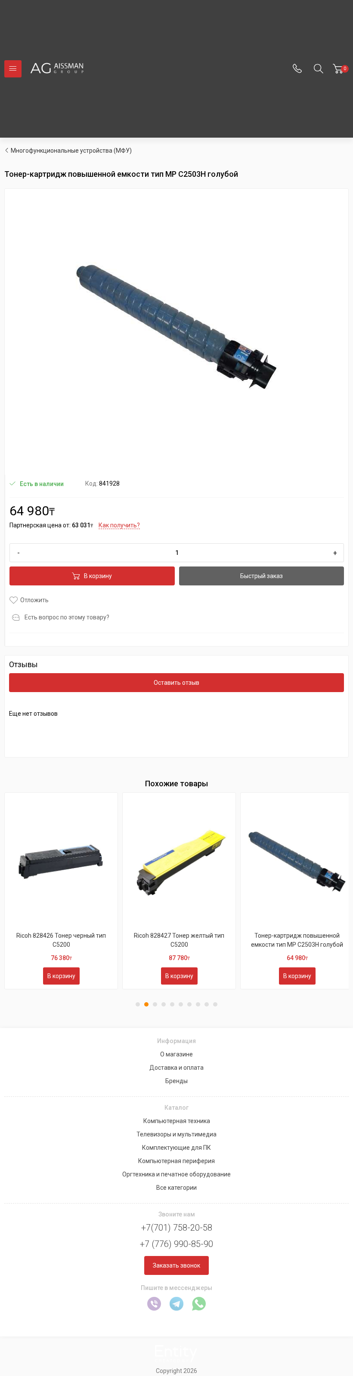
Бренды (176, 1080)
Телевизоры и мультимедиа (176, 1134)
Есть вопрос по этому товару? (67, 617)
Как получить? (119, 525)
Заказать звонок (176, 1265)
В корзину (98, 576)
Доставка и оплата (176, 1067)
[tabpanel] (61, 891)
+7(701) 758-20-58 (176, 1227)
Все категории (176, 1187)
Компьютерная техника (176, 1120)
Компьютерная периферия (176, 1160)
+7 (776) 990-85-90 (176, 1244)
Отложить (34, 600)
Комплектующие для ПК (176, 1147)
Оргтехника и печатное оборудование (176, 1174)
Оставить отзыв (176, 682)
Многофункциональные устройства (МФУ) (71, 150)
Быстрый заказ (261, 576)
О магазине (176, 1054)
